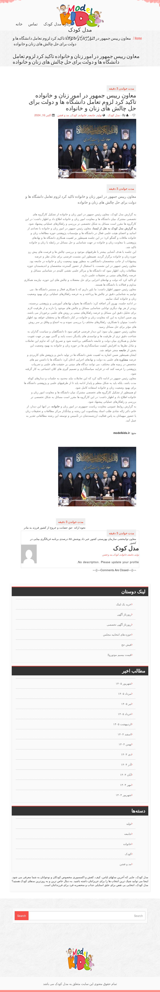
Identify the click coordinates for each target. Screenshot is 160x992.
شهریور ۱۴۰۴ (123, 795)
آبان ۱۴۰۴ (125, 775)
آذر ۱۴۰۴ (126, 764)
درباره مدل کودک (58, 24)
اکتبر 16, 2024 (42, 115)
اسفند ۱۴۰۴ (124, 734)
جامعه (91, 115)
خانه (19, 24)
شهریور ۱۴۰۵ (123, 683)
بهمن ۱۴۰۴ (125, 744)
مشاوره (123, 359)
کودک (74, 115)
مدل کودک (114, 115)
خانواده (83, 115)
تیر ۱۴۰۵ (126, 704)
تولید (99, 115)
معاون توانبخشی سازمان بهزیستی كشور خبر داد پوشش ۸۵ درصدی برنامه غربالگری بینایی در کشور (83, 541)
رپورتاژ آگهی (124, 614)
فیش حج (126, 644)
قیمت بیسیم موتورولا (119, 655)
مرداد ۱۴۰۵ (124, 693)
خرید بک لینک (123, 604)
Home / (137, 38)
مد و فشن (63, 115)
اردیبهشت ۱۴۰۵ (122, 724)
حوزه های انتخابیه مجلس (117, 634)
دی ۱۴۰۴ (126, 754)
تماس (33, 24)
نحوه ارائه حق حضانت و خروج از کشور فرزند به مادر (54, 527)
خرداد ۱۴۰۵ (124, 714)
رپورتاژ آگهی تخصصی (119, 624)
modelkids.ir (121, 433)
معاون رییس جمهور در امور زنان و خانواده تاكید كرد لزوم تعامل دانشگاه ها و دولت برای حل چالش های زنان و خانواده (72, 41)
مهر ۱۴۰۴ (125, 785)
